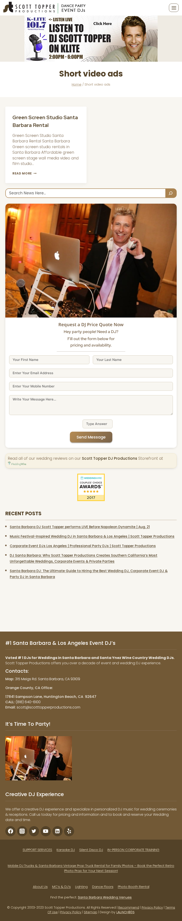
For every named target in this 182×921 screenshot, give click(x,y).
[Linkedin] (57, 831)
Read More (24, 173)
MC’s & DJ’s (61, 886)
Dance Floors (102, 886)
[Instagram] (22, 831)
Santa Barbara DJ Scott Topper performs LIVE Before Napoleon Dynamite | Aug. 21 (80, 527)
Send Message (91, 437)
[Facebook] (10, 831)
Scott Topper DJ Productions (109, 458)
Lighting (81, 886)
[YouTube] (46, 831)
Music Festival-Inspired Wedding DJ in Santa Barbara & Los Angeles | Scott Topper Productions (92, 536)
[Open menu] (174, 8)
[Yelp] (69, 831)
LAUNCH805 (125, 912)
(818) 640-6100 (28, 702)
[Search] (171, 193)
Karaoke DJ (66, 849)
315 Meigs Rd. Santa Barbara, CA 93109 (47, 679)
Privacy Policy (152, 907)
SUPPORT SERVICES (37, 849)
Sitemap (90, 912)
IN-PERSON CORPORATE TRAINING (133, 849)
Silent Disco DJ (91, 849)
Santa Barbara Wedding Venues (105, 897)
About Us (40, 886)
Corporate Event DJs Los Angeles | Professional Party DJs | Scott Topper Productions (83, 546)
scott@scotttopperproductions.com (48, 707)
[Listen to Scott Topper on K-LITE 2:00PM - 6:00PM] (91, 38)
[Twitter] (34, 831)
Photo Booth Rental (133, 886)
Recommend (128, 907)
